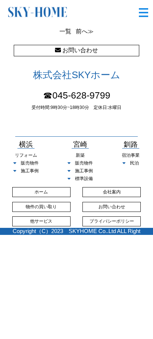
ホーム (41, 192)
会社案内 (112, 192)
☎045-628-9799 (76, 95)
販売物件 (30, 163)
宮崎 (80, 144)
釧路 (131, 144)
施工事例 (30, 170)
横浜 (26, 144)
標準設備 (84, 178)
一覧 (65, 31)
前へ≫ (85, 31)
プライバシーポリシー (111, 221)
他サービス (41, 221)
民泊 (134, 163)
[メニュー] (143, 10)
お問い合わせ (111, 206)
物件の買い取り (41, 206)
